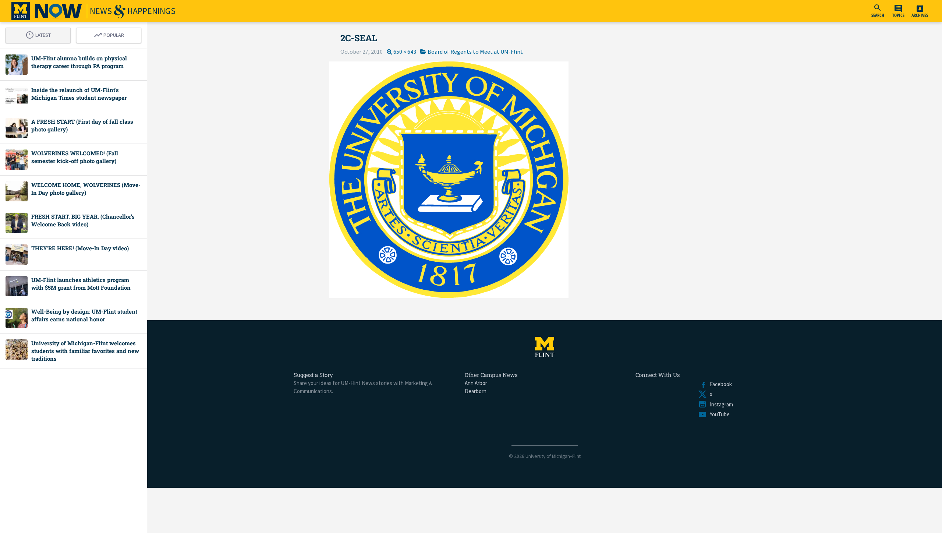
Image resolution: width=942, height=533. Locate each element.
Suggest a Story (313, 374)
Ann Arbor (476, 383)
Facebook (719, 384)
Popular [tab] (111, 33)
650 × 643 (404, 51)
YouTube (718, 414)
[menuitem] (877, 11)
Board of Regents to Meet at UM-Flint (475, 51)
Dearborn (475, 391)
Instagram (720, 404)
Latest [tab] (40, 33)
